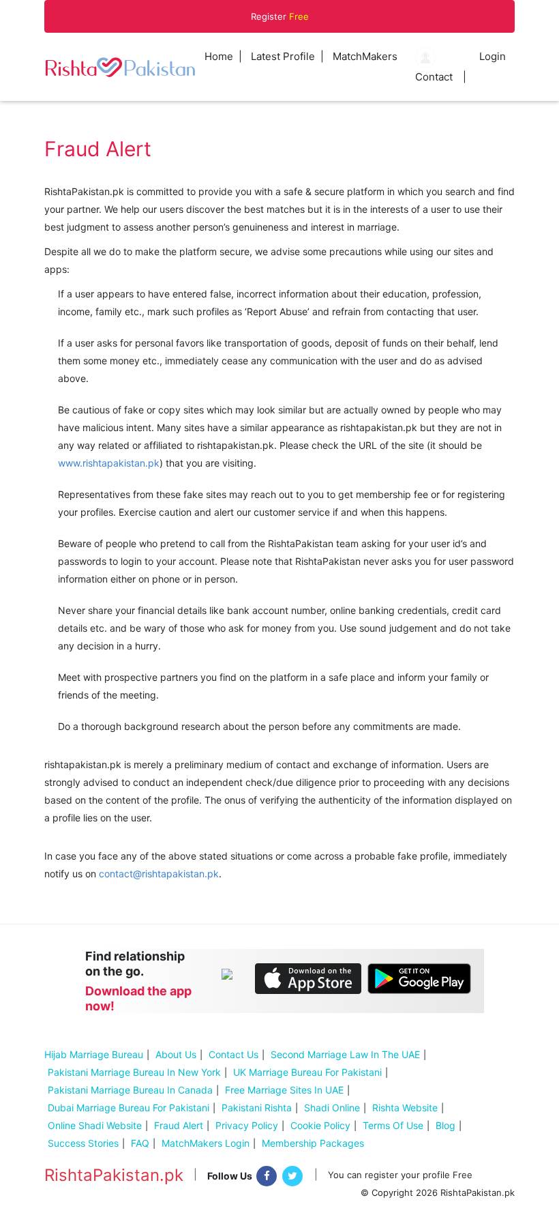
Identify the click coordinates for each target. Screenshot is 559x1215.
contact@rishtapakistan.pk (159, 873)
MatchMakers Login (206, 1143)
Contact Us (233, 1054)
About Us (175, 1054)
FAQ (140, 1143)
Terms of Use (393, 1125)
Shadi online (332, 1107)
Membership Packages (313, 1143)
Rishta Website (405, 1107)
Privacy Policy (246, 1125)
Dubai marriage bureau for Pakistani (128, 1107)
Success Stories (83, 1143)
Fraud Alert (178, 1125)
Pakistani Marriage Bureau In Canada (130, 1090)
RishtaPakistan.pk (113, 1175)
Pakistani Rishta (257, 1107)
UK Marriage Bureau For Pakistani (307, 1072)
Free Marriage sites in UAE (284, 1090)
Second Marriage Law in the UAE (345, 1054)
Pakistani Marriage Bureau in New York (134, 1072)
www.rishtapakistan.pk (109, 463)
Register (280, 16)
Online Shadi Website (95, 1125)
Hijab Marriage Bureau (93, 1054)
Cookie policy (320, 1125)
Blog (445, 1125)
